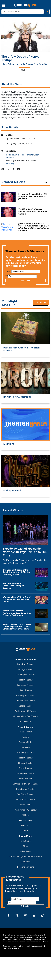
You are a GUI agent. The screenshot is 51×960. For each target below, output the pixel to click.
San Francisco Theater (25, 700)
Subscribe (25, 280)
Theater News (25, 731)
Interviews (25, 747)
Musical (24, 70)
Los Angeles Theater (25, 674)
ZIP (6, 276)
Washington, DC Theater (26, 711)
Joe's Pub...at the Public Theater (20, 154)
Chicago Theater (25, 669)
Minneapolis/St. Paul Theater (25, 716)
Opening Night (25, 742)
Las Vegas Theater (25, 685)
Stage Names (25, 841)
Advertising (25, 851)
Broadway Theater (25, 664)
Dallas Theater (25, 768)
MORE (40, 302)
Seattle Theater (25, 706)
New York (25, 825)
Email (8, 271)
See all (46, 182)
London (25, 830)
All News (25, 815)
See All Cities (25, 721)
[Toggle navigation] (1, 5)
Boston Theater (25, 679)
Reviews (25, 737)
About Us (25, 861)
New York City (40, 64)
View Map (10, 163)
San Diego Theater (25, 794)
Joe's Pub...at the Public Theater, (18, 64)
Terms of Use (14, 948)
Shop (25, 846)
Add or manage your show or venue (25, 856)
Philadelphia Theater (25, 695)
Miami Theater (25, 690)
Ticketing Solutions (25, 867)
